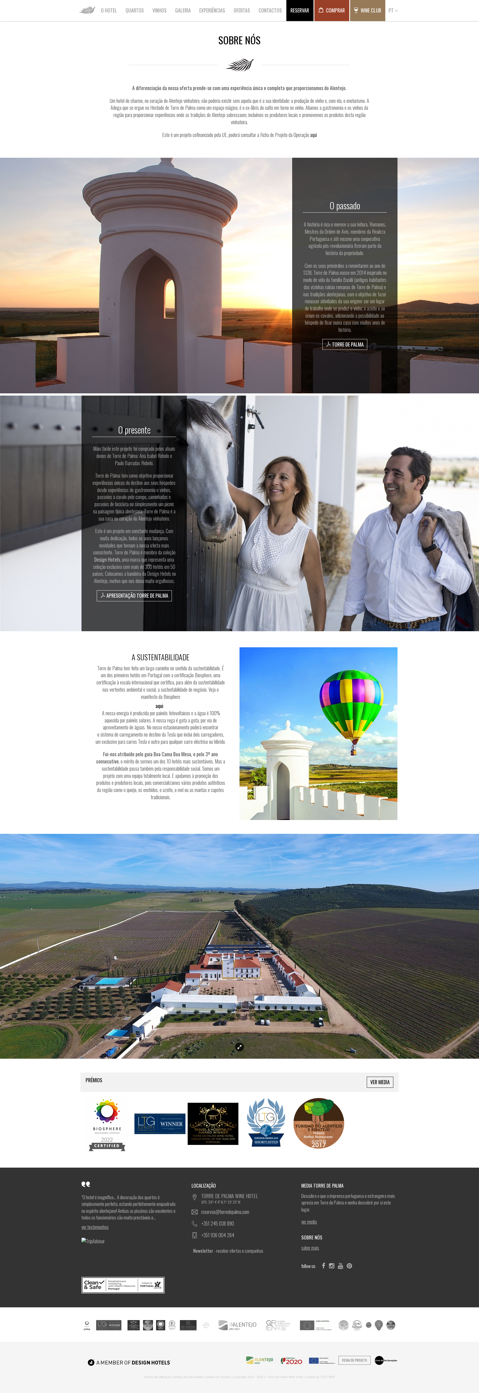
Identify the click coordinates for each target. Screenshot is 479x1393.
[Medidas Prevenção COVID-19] (129, 1285)
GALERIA (183, 10)
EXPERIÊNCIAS (212, 10)
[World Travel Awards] (172, 1324)
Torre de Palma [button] (347, 344)
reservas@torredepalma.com (225, 1211)
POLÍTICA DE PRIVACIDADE (188, 1377)
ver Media (309, 1221)
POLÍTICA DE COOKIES (218, 1377)
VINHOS (159, 10)
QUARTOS (135, 10)
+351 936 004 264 (217, 1235)
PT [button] (392, 10)
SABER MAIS (310, 1247)
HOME (86, 10)
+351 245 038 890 (217, 1223)
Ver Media (380, 1082)
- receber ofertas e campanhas (228, 1250)
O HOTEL (109, 10)
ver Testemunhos (95, 1227)
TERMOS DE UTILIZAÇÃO (157, 1377)
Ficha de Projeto (354, 1360)
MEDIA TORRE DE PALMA (323, 1185)
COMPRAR (335, 10)
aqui (313, 134)
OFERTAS (242, 10)
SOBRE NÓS (312, 1237)
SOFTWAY (327, 1377)
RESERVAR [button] (300, 10)
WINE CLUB (370, 10)
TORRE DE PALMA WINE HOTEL (229, 1198)
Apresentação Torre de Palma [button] (136, 595)
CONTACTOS (270, 10)
